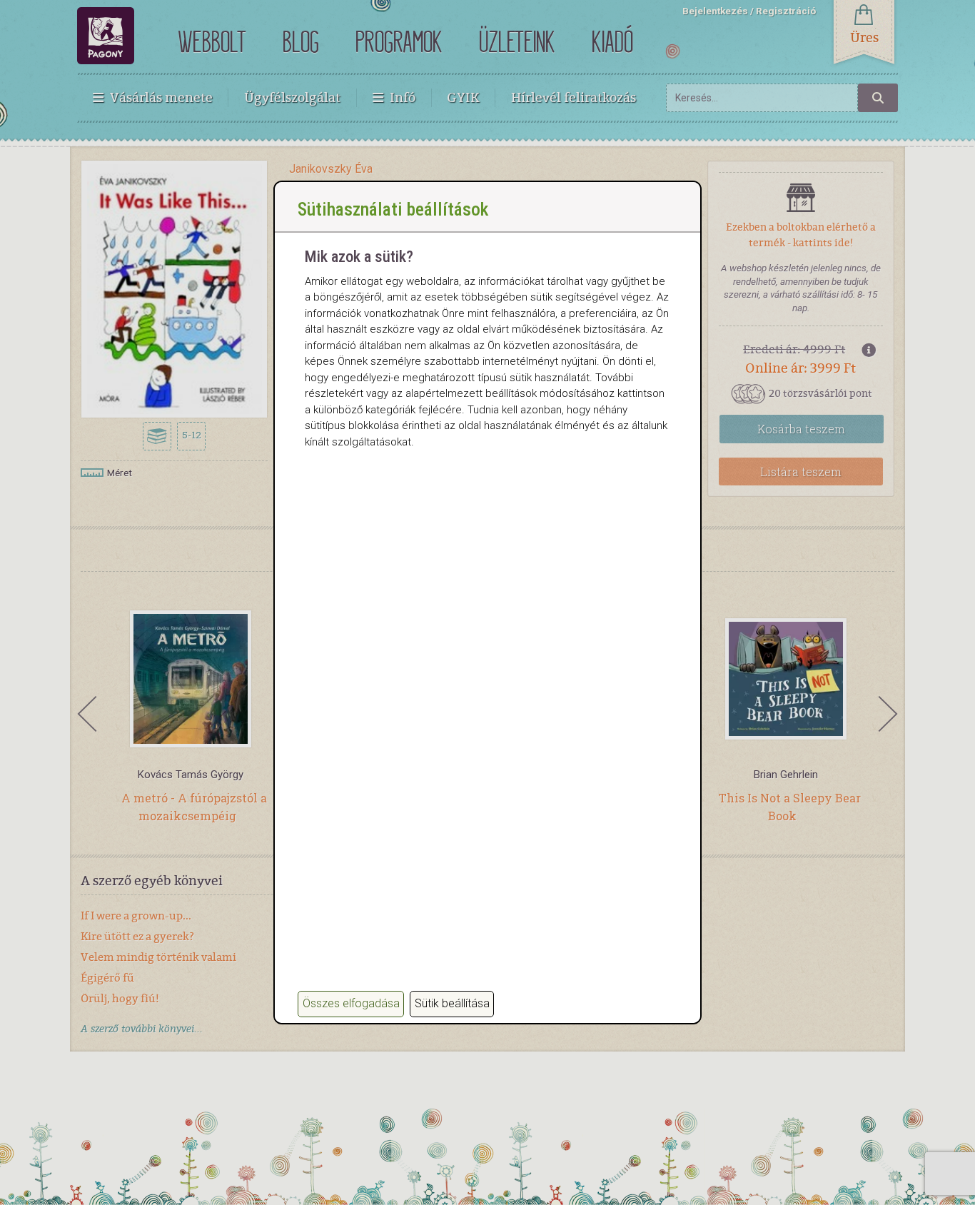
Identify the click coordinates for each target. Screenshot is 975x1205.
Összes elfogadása (351, 1003)
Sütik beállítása (452, 1003)
